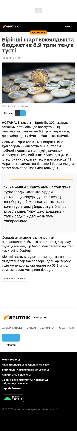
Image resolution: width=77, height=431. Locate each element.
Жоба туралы (11, 359)
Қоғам (62, 328)
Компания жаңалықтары (33, 369)
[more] (71, 227)
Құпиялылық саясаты (16, 374)
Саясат (31, 328)
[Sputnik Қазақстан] (11, 27)
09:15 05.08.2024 (12, 57)
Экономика (47, 328)
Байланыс (8, 369)
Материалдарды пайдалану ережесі (26, 364)
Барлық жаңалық (12, 328)
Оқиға (73, 328)
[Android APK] (13, 399)
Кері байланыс (11, 388)
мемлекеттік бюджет (14, 278)
